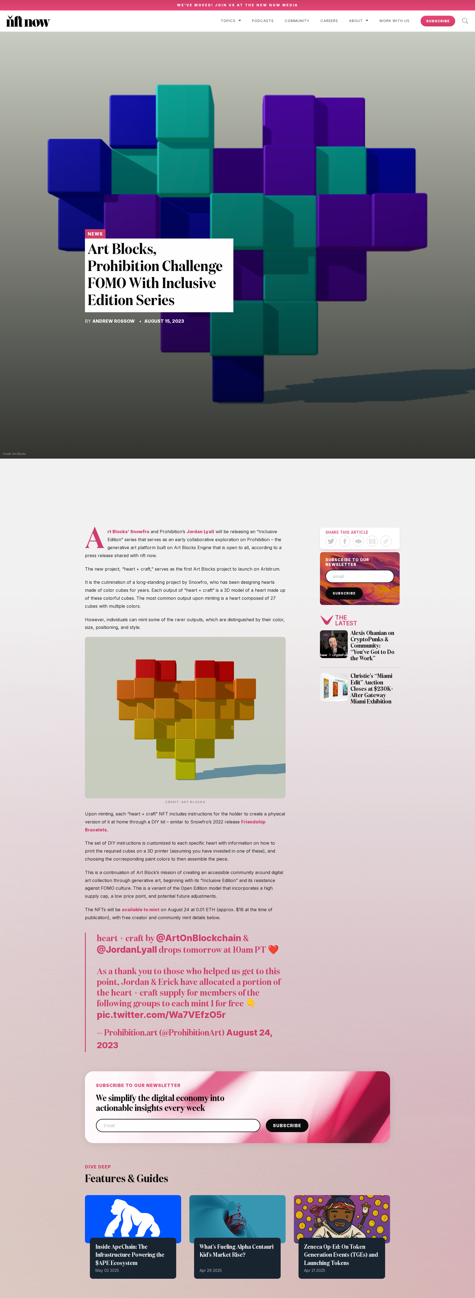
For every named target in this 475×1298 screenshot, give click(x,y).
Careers (329, 20)
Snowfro (139, 531)
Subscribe (438, 21)
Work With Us (394, 20)
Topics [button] (228, 20)
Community (297, 20)
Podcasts (263, 20)
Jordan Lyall (200, 531)
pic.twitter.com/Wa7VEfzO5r (161, 1014)
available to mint (140, 909)
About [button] (356, 20)
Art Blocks (117, 531)
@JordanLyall (127, 949)
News (95, 234)
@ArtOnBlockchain (198, 937)
